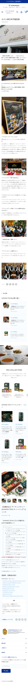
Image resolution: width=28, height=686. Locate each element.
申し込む (6, 671)
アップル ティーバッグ (8, 592)
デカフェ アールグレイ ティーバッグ (11, 586)
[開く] (17, 12)
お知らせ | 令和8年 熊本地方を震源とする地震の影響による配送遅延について (14, 3)
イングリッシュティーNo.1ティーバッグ (12, 582)
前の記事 (5, 293)
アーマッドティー (14, 311)
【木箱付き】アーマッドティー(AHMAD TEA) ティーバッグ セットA (18, 308)
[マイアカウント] (21, 12)
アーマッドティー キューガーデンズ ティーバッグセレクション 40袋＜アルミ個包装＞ (7, 429)
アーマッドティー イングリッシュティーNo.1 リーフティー (17, 335)
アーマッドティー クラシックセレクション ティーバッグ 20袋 (21, 456)
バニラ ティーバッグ (7, 594)
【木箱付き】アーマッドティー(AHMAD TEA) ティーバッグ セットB (18, 322)
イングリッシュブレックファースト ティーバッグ (14, 580)
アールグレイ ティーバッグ (9, 584)
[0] (26, 12)
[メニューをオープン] (2, 12)
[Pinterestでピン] (10, 284)
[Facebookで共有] (7, 284)
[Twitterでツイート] (13, 284)
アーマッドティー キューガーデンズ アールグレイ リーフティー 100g (21, 429)
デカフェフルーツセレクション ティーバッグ (13, 596)
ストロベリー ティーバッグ (9, 590)
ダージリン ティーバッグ (8, 588)
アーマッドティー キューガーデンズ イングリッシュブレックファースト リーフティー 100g (7, 457)
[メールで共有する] (16, 284)
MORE (24, 405)
